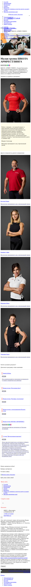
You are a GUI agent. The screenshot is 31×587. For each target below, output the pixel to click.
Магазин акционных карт (11, 11)
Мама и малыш (8, 24)
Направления (7, 3)
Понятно (3, 566)
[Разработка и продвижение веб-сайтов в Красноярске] (15, 572)
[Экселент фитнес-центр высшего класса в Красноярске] (8, 28)
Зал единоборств (8, 579)
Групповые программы (10, 21)
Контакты (6, 7)
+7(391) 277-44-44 (8, 513)
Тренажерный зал (8, 578)
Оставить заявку (5, 471)
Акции (6, 6)
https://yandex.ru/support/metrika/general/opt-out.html (14, 558)
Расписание (7, 4)
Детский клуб (7, 22)
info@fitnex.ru (7, 515)
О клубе (6, 2)
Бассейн (6, 580)
